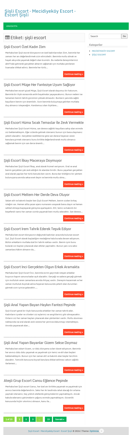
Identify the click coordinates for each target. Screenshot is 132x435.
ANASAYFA (11, 26)
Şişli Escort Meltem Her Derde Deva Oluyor (37, 194)
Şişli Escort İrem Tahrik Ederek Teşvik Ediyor (37, 229)
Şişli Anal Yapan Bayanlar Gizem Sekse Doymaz (40, 342)
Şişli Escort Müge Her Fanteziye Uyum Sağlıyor (39, 84)
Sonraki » (59, 419)
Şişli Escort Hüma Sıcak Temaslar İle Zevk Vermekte (44, 122)
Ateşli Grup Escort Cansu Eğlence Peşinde (36, 380)
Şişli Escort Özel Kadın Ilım (24, 46)
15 (48, 419)
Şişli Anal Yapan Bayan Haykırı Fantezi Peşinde (39, 305)
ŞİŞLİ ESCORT (99, 54)
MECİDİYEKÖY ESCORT (103, 51)
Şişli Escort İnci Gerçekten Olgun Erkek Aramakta (41, 267)
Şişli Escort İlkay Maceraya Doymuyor (33, 160)
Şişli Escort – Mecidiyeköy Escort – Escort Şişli (40, 12)
